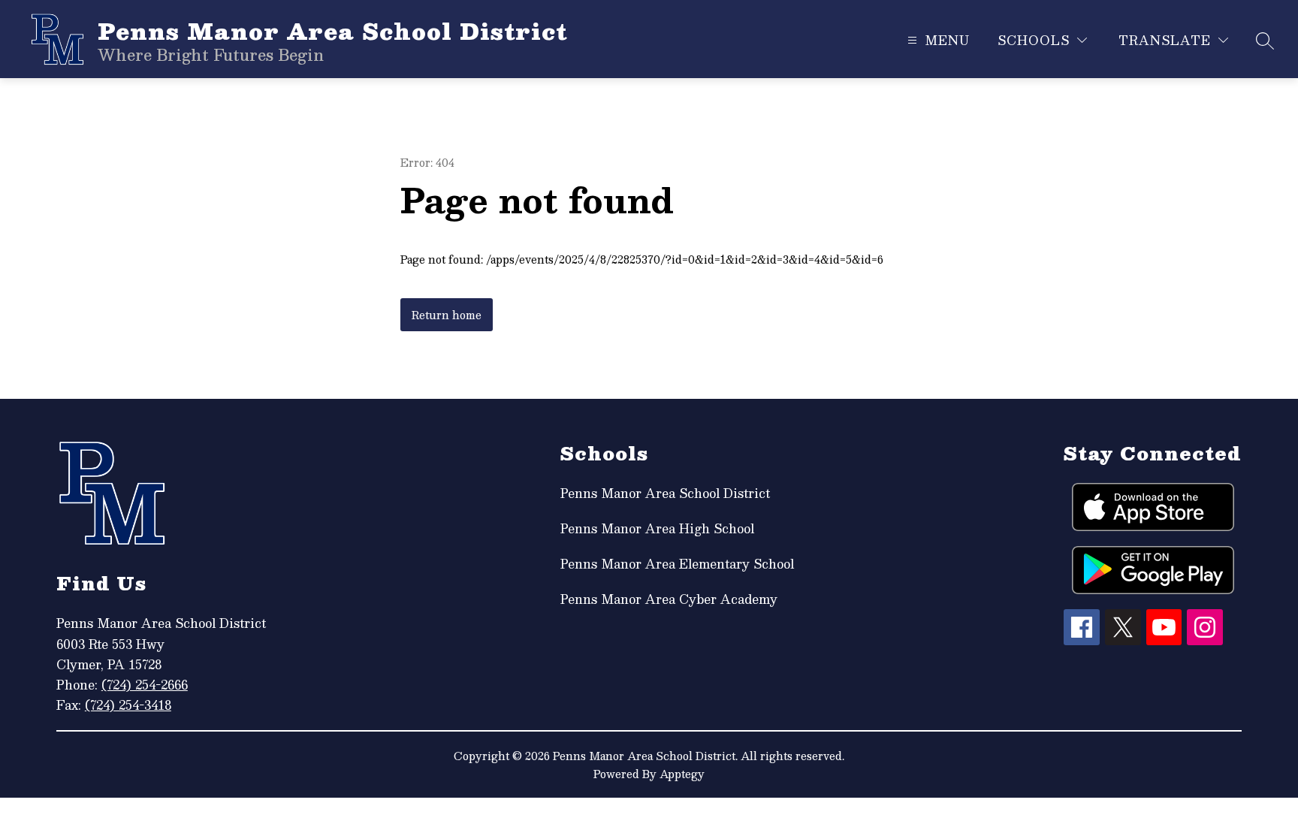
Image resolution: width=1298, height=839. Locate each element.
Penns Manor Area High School (657, 528)
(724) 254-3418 (128, 705)
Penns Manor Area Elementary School (677, 564)
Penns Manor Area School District (665, 493)
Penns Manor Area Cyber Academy (668, 599)
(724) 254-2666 (144, 685)
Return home (446, 315)
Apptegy (682, 774)
